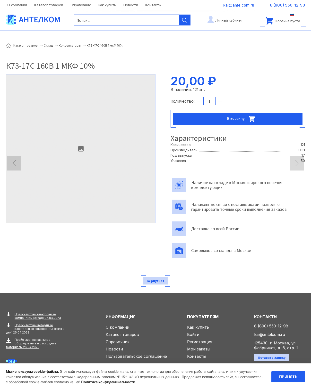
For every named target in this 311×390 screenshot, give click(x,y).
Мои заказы (198, 349)
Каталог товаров (48, 5)
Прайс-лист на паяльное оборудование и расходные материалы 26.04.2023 (31, 343)
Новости (130, 5)
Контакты (153, 5)
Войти (193, 334)
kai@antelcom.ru (269, 334)
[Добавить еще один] (220, 101)
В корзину (236, 118)
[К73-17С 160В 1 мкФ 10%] (80, 148)
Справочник (80, 5)
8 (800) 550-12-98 (271, 326)
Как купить (107, 5)
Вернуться (155, 281)
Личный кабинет (229, 20)
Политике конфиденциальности (108, 382)
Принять (288, 377)
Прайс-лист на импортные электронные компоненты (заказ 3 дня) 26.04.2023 (35, 328)
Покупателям (203, 316)
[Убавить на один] (199, 101)
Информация (121, 316)
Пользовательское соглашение (136, 356)
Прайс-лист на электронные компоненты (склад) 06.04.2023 (38, 316)
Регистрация (199, 341)
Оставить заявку (271, 357)
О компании (17, 5)
